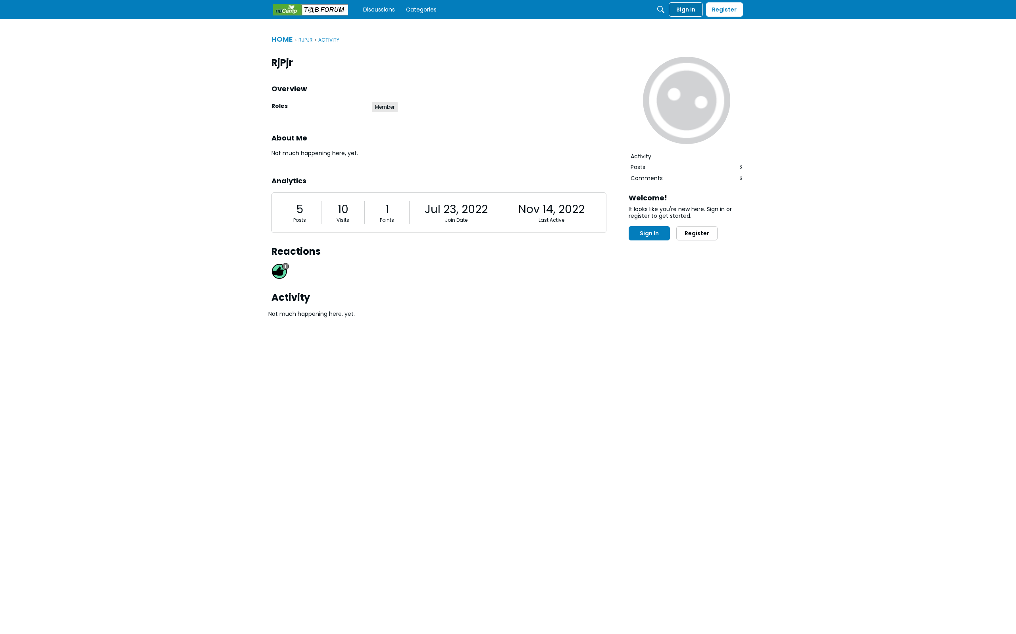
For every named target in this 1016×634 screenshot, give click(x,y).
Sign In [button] (649, 233)
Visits (343, 220)
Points (387, 220)
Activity (641, 156)
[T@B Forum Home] (310, 9)
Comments (687, 178)
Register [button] (697, 233)
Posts (299, 220)
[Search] (661, 9)
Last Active (551, 220)
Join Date (456, 220)
